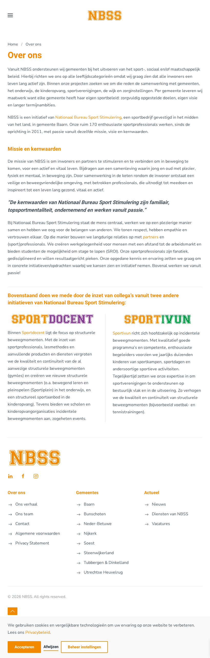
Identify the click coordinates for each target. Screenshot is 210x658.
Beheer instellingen (84, 647)
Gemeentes (87, 492)
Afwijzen (51, 647)
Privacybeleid (37, 632)
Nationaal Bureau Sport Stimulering (88, 117)
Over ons (16, 492)
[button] (10, 15)
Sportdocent (33, 333)
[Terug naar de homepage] (105, 15)
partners (151, 237)
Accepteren (24, 647)
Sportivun (122, 333)
